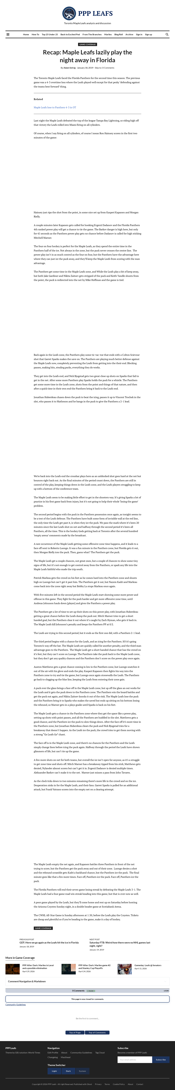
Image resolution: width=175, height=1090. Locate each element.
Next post (95, 939)
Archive (129, 34)
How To (35, 34)
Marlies (108, 34)
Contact (139, 1084)
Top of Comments (97, 1032)
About (64, 1052)
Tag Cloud (100, 1052)
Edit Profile (53, 1052)
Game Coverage (87, 44)
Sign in (139, 34)
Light (54, 1071)
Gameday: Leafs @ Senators (148, 965)
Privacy (98, 1084)
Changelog (53, 1057)
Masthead (65, 1057)
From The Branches (92, 34)
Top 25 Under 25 (50, 34)
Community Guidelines (81, 1052)
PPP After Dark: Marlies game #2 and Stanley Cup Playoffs (94, 966)
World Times (34, 1052)
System (82, 1071)
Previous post (27, 939)
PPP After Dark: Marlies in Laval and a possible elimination (38, 966)
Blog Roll (118, 34)
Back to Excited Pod (70, 34)
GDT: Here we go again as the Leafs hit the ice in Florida (49, 942)
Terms (107, 1084)
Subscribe (161, 1059)
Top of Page (75, 1032)
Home (26, 34)
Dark (68, 1071)
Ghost (89, 1084)
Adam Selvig (68, 67)
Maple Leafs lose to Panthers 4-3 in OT (55, 107)
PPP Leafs (95, 13)
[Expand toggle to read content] (165, 981)
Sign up (148, 34)
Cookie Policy (119, 1084)
